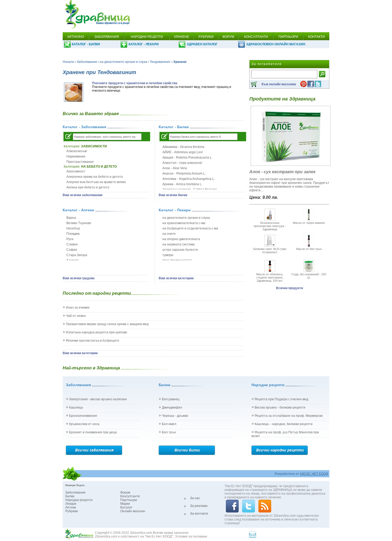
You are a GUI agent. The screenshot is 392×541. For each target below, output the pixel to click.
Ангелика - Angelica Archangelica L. (188, 179)
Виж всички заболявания (82, 195)
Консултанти (130, 496)
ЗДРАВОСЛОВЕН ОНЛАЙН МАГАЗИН (275, 44)
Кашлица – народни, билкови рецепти (284, 424)
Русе (70, 239)
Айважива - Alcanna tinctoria (183, 147)
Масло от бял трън (309, 249)
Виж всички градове (79, 278)
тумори (167, 255)
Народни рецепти (79, 500)
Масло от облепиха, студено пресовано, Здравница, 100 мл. (269, 277)
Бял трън (169, 432)
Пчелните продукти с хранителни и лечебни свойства (134, 83)
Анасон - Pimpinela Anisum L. (184, 173)
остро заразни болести (180, 250)
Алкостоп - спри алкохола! (182, 163)
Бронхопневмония (83, 416)
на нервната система (178, 244)
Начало (68, 62)
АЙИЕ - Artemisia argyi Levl (182, 152)
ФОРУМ (228, 37)
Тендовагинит (160, 62)
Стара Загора (76, 255)
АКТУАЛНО (75, 37)
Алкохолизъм (76, 151)
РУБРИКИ (206, 37)
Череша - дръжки (175, 416)
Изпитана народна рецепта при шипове (96, 332)
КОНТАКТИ (316, 37)
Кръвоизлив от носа (84, 424)
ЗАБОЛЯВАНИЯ (106, 37)
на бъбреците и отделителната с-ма (190, 228)
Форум (125, 492)
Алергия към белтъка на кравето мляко (96, 182)
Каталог (126, 507)
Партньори (128, 500)
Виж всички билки (173, 195)
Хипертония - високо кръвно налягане (98, 399)
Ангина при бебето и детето (87, 187)
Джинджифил (172, 407)
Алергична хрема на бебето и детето (94, 177)
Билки (69, 496)
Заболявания (87, 62)
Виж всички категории (176, 278)
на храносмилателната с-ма (183, 223)
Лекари (70, 504)
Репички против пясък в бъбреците (92, 340)
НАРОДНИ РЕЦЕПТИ (147, 37)
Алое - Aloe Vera (174, 168)
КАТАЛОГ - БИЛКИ (86, 44)
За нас (195, 498)
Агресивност (75, 171)
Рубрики (71, 511)
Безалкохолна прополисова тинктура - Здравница (270, 226)
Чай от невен (76, 316)
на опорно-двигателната (181, 239)
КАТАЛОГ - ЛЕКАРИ (144, 44)
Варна (71, 218)
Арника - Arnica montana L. (182, 184)
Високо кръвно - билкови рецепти (280, 407)
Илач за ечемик (77, 307)
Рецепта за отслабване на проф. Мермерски (289, 416)
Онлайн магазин (132, 511)
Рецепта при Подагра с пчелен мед (281, 399)
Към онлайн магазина (279, 84)
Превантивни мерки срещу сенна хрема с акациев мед (107, 324)
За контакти (199, 513)
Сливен (72, 244)
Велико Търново (78, 223)
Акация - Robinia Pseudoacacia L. (187, 157)
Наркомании (75, 156)
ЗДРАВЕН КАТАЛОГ (202, 44)
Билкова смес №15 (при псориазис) (269, 250)
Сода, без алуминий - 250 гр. (308, 276)
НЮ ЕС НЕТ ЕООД (314, 474)
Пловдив (72, 234)
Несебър (73, 228)
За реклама (198, 506)
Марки (125, 504)
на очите (169, 234)
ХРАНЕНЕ (181, 37)
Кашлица (76, 407)
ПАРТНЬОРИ (288, 37)
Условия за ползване (191, 536)
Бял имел (169, 424)
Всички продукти (289, 288)
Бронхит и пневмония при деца (93, 432)
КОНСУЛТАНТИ (256, 37)
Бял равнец (170, 399)
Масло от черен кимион (309, 222)
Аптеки (70, 507)
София (71, 250)
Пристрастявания (80, 162)
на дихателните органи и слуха (123, 62)
